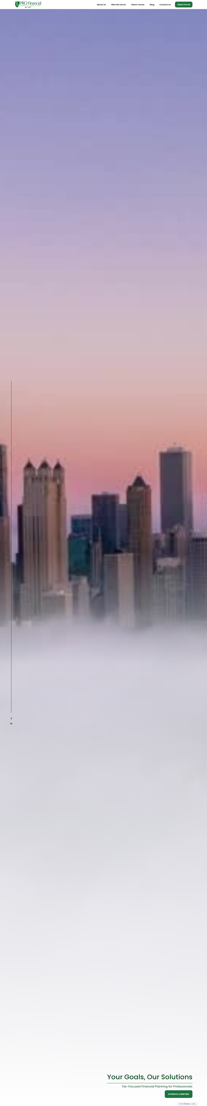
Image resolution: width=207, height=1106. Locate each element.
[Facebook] (11, 718)
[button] (101, 4)
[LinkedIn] (11, 723)
